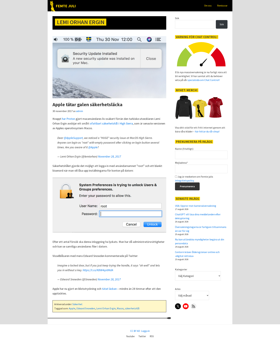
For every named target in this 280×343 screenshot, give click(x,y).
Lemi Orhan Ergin (106, 308)
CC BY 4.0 (135, 330)
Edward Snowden (85, 308)
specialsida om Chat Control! (203, 80)
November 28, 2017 (109, 156)
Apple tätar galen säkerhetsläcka (87, 104)
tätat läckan (109, 289)
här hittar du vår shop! (207, 131)
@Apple (93, 147)
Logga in (145, 330)
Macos (120, 308)
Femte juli (66, 5)
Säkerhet (77, 304)
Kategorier (181, 269)
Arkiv (178, 289)
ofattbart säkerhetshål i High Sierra (111, 123)
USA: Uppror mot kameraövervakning (195, 205)
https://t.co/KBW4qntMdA (98, 270)
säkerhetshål (132, 308)
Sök (177, 18)
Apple (72, 308)
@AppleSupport (73, 138)
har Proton (68, 119)
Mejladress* (181, 162)
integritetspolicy (184, 180)
